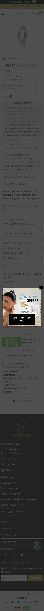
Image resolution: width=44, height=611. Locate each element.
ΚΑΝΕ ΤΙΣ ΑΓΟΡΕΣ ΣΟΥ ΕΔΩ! (22, 319)
